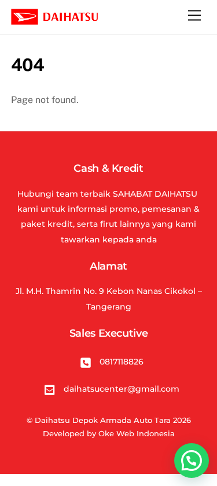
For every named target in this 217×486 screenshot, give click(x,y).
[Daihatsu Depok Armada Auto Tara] (54, 20)
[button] (191, 460)
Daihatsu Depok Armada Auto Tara (103, 420)
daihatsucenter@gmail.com (120, 389)
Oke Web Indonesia (136, 433)
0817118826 (120, 361)
